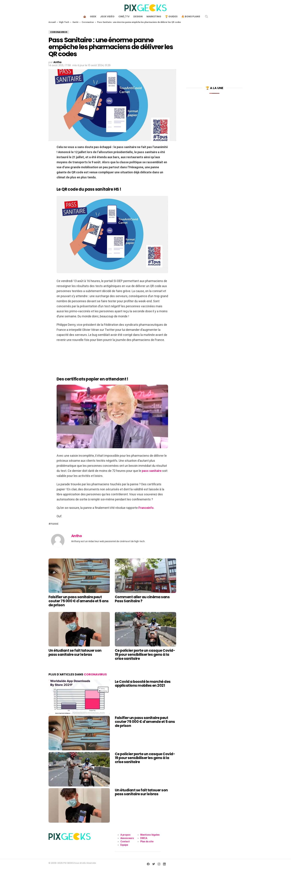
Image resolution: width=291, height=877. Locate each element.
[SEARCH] (206, 16)
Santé (75, 22)
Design (138, 16)
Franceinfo (146, 508)
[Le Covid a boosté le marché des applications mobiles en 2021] (79, 697)
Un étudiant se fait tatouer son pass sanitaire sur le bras (75, 652)
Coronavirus (88, 22)
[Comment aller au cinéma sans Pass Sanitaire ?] (145, 575)
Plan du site (146, 841)
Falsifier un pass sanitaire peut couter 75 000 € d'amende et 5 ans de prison (78, 600)
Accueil (52, 22)
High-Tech (64, 22)
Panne (54, 523)
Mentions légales (150, 834)
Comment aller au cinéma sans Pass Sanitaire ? (142, 598)
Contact (125, 841)
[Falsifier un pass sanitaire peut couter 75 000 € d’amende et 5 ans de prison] (79, 575)
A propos (125, 834)
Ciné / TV (124, 16)
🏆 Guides (171, 16)
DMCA (143, 838)
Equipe (124, 845)
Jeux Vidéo (107, 16)
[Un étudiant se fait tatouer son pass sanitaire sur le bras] (79, 629)
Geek (93, 16)
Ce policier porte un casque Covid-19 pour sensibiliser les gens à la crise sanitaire (145, 654)
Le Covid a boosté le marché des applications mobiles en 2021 (143, 683)
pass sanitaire (151, 470)
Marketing (154, 16)
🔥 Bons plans (190, 16)
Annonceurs (127, 838)
